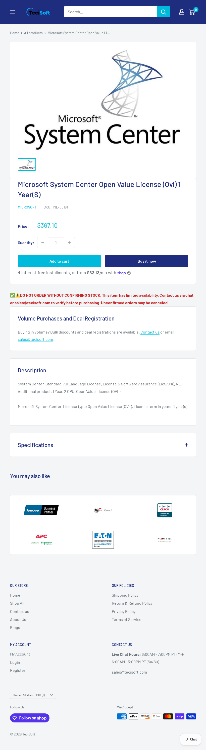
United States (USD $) (29, 695)
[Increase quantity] (69, 242)
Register (17, 670)
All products (33, 33)
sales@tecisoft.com (35, 339)
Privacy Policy (123, 611)
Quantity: (26, 242)
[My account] (181, 12)
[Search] (163, 11)
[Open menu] (12, 12)
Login (15, 662)
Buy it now (147, 261)
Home (14, 33)
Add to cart (59, 261)
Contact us (150, 332)
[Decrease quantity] (42, 242)
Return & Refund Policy (132, 603)
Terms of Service (126, 619)
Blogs (15, 627)
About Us (18, 619)
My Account (20, 654)
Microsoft (27, 207)
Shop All (17, 603)
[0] (192, 12)
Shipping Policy (125, 595)
